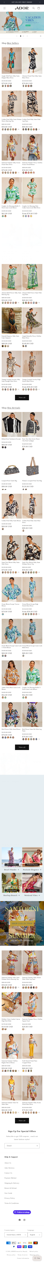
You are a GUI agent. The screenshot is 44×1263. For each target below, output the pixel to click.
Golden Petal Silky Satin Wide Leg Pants (31, 120)
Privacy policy (11, 1255)
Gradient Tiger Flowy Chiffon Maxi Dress (31, 252)
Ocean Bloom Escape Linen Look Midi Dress (32, 646)
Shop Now (22, 22)
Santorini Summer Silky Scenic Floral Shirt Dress (11, 163)
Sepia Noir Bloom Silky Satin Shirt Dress (11, 563)
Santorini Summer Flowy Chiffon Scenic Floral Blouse (32, 163)
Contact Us (8, 1173)
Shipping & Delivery (12, 1183)
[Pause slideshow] (41, 36)
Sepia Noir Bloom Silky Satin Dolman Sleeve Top (31, 563)
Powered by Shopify (21, 1251)
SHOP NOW (22, 766)
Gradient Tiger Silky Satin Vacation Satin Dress (9, 252)
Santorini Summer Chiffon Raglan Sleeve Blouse (9, 1061)
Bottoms (31, 811)
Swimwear (31, 837)
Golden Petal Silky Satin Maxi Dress (31, 521)
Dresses (10, 837)
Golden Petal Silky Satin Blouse (11, 520)
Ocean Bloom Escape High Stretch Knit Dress (30, 605)
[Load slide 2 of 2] (23, 36)
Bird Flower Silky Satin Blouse (11, 729)
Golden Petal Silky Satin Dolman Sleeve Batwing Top (12, 120)
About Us (8, 1163)
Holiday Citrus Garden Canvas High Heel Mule (11, 1020)
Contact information (23, 1258)
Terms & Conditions (12, 1203)
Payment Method (10, 1178)
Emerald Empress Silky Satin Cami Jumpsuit (10, 337)
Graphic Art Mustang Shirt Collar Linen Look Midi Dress (31, 207)
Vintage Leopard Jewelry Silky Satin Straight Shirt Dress (11, 380)
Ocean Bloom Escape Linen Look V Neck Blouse (12, 646)
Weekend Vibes (31, 895)
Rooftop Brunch (10, 895)
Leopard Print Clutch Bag (9, 481)
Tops (10, 811)
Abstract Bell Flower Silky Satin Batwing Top (11, 293)
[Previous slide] (16, 36)
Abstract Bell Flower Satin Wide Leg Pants (32, 293)
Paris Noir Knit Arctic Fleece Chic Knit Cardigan (31, 440)
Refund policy (34, 1251)
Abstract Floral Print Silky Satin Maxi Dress (32, 77)
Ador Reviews (9, 1168)
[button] (4, 8)
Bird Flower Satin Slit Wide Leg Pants (32, 730)
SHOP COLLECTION (22, 923)
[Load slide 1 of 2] (20, 36)
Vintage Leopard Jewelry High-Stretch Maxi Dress (31, 380)
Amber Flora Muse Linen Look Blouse (11, 688)
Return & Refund (11, 1188)
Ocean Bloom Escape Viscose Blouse (10, 605)
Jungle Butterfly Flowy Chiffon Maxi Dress (31, 337)
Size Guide (8, 1193)
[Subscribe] (36, 1145)
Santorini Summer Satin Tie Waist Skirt (10, 1103)
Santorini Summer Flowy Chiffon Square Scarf (32, 1020)
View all (22, 397)
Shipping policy (34, 1255)
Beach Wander (10, 870)
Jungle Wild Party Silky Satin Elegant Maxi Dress (10, 77)
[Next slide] (27, 36)
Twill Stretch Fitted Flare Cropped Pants (29, 1061)
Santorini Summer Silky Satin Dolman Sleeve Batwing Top (11, 978)
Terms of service (23, 1255)
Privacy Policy (10, 1198)
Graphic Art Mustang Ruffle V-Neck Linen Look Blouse (11, 207)
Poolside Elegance (31, 870)
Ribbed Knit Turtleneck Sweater (11, 439)
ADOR (13, 1251)
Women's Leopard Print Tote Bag (32, 481)
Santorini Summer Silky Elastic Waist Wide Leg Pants (31, 978)
